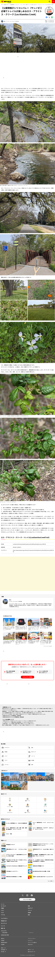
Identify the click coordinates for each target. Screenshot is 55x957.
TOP (2, 4)
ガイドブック (4, 923)
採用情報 (2, 944)
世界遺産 (27, 806)
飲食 (10, 800)
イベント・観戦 (10, 806)
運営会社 (2, 938)
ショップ (45, 812)
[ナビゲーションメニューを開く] (53, 1)
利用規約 (2, 940)
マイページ (31, 932)
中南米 (6, 751)
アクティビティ (10, 812)
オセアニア (33, 751)
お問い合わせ (30, 944)
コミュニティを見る (27, 677)
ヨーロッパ (7, 747)
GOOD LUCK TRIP (5, 935)
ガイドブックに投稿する (32, 942)
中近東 (32, 760)
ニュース (3, 925)
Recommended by (46, 646)
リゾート (33, 756)
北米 (32, 747)
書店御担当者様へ (4, 942)
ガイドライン (30, 940)
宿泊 (45, 800)
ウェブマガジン (4, 918)
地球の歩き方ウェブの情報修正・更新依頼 (12, 715)
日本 (32, 764)
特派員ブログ (6, 4)
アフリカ (6, 764)
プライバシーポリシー (32, 938)
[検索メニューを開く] (50, 2)
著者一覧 (3, 928)
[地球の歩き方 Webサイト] (6, 1)
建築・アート (27, 800)
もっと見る (50, 881)
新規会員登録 (4, 932)
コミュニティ (4, 930)
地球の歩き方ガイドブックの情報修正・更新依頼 (13, 717)
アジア (6, 760)
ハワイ (6, 756)
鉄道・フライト (27, 812)
